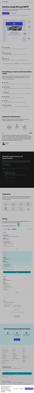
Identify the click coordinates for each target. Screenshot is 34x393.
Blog (13, 360)
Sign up (17, 272)
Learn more (11, 312)
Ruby (21, 168)
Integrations (14, 353)
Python (18, 168)
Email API (3, 353)
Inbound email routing (5, 360)
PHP (10, 168)
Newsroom (24, 360)
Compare (24, 358)
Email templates (4, 355)
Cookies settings (15, 388)
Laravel (14, 168)
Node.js (7, 168)
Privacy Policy (10, 375)
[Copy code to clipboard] (30, 171)
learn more (23, 312)
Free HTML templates (15, 358)
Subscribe (17, 373)
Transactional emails (5, 350)
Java (26, 168)
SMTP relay (4, 358)
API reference (13, 13)
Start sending (6, 13)
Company (24, 348)
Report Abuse (15, 382)
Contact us (24, 355)
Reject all (21, 388)
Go (23, 168)
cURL (4, 168)
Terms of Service (4, 382)
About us (24, 350)
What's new (4, 363)
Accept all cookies (29, 388)
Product (3, 348)
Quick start (17, 339)
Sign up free (17, 309)
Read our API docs (7, 164)
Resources (14, 348)
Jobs (23, 353)
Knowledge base (14, 355)
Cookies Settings (20, 382)
